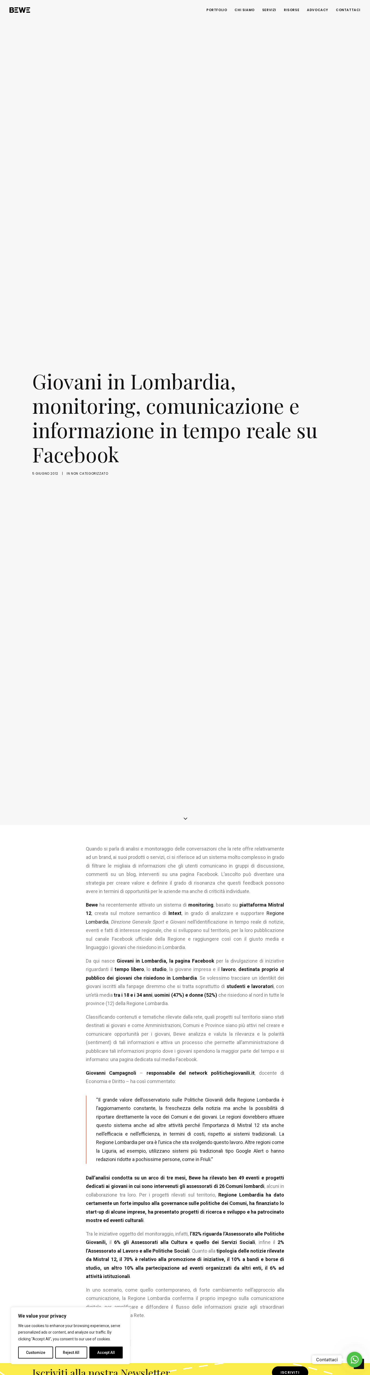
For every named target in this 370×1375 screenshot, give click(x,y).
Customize (35, 1352)
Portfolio (216, 10)
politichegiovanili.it (233, 1073)
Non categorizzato (89, 473)
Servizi (269, 10)
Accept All (106, 1352)
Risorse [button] (291, 10)
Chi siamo (244, 10)
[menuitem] (218, 10)
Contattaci (348, 10)
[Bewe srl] (19, 10)
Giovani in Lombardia (141, 961)
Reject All (71, 1352)
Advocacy (317, 10)
